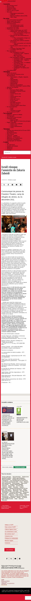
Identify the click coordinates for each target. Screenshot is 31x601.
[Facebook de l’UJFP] (7, 559)
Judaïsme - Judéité (7, 487)
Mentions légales (9, 540)
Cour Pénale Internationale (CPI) (10, 482)
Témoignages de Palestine (8, 497)
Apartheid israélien (6, 478)
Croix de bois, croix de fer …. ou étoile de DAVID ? (24, 507)
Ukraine (18, 497)
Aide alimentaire (17, 476)
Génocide (4, 486)
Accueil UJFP (4, 157)
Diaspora (26, 482)
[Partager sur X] (4, 184)
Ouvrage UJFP (23, 491)
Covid (21, 482)
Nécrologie (15, 491)
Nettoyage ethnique (7, 491)
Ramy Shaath (23, 493)
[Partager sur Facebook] (8, 184)
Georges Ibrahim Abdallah (16, 484)
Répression (11, 495)
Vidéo (15, 498)
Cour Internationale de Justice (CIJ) (18, 480)
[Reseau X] (11, 559)
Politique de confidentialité (11, 538)
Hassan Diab (11, 486)
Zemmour (21, 498)
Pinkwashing (5, 492)
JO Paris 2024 (19, 486)
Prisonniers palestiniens (16, 492)
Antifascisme (25, 476)
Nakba (24, 489)
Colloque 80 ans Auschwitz (19, 479)
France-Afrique (15, 483)
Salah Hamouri (19, 495)
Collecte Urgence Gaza (10, 529)
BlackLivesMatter (6, 479)
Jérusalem (15, 487)
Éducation (4, 500)
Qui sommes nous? (10, 534)
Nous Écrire (4, 584)
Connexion (7, 543)
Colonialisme (5, 480)
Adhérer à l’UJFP (9, 524)
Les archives (9, 549)
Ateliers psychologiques (19, 478)
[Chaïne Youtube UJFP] (15, 559)
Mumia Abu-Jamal (17, 489)
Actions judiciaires (6, 476)
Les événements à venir (11, 531)
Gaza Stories (5, 484)
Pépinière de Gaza (13, 493)
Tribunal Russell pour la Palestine (18, 496)
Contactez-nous (9, 536)
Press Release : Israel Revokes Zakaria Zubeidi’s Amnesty (6, 507)
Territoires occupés (12, 157)
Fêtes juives (24, 483)
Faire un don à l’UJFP (10, 527)
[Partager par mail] (16, 184)
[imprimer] (20, 184)
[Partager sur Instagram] (12, 184)
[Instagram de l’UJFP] (19, 559)
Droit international (6, 483)
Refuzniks (4, 495)
